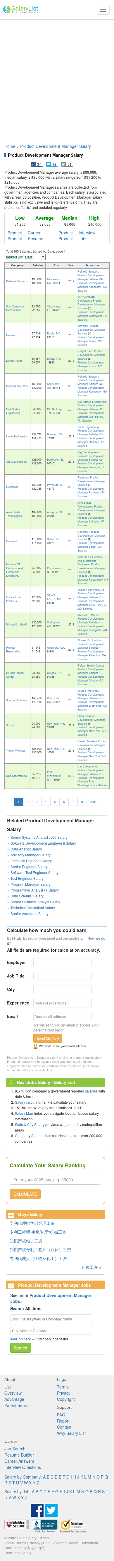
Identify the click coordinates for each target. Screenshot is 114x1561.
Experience (18, 1003)
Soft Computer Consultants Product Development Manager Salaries (91, 302)
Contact (64, 1427)
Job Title (16, 976)
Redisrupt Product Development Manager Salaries (91, 481)
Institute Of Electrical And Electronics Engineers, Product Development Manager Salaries (91, 564)
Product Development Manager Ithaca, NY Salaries (90, 366)
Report (63, 1421)
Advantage (14, 1399)
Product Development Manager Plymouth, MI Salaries (91, 492)
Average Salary (65, 1542)
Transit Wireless (16, 750)
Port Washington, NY (54, 776)
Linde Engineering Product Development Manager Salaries (90, 431)
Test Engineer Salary (27, 878)
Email (12, 1016)
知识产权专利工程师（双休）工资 (40, 1249)
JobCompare (20, 1338)
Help (47, 1542)
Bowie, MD (54, 333)
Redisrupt (12, 487)
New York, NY (55, 723)
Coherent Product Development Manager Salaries (91, 535)
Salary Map (24, 1113)
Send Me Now (48, 1038)
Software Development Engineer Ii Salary (43, 842)
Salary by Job (17, 1491)
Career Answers (19, 1461)
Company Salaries (29, 1135)
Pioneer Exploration (13, 649)
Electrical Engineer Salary (31, 860)
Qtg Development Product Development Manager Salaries (90, 456)
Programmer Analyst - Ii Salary (35, 889)
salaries (91, 1090)
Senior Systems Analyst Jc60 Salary (39, 837)
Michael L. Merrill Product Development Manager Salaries (90, 619)
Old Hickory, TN (54, 411)
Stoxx (9, 725)
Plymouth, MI (55, 485)
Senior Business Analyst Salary (35, 901)
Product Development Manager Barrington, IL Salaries (91, 467)
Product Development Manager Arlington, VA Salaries (90, 521)
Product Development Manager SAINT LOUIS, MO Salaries (92, 604)
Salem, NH (54, 539)
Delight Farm (14, 361)
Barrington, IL (55, 459)
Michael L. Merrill (16, 624)
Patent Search (17, 1405)
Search (20, 1348)
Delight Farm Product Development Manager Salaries (91, 355)
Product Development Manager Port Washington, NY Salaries (92, 781)
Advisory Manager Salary (31, 854)
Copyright (66, 1399)
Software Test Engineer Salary (34, 872)
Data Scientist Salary (27, 895)
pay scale (50, 1107)
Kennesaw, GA (54, 281)
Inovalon (11, 335)
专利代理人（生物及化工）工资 (38, 1258)
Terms (63, 1387)
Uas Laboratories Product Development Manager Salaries (90, 770)
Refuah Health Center (15, 675)
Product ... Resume (25, 238)
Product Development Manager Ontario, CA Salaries (90, 680)
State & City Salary (29, 1124)
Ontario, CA (54, 673)
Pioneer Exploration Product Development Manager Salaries (90, 644)
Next (93, 802)
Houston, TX (55, 434)
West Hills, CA (54, 700)
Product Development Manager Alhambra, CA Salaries (91, 655)
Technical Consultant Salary (33, 907)
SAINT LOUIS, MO (54, 597)
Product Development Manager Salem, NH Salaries (90, 546)
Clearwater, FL (54, 308)
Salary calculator (28, 1102)
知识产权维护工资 (26, 1241)
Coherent (11, 541)
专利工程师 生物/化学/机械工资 (38, 1232)
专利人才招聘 (33, 1547)
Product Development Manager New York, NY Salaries (91, 731)
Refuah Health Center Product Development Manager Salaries (90, 669)
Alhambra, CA (55, 648)
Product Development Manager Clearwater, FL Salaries (92, 316)
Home (9, 146)
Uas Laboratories (16, 776)
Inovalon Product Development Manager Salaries (91, 329)
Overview (13, 1393)
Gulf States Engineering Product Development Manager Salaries (91, 405)
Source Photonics (16, 700)
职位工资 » (91, 1267)
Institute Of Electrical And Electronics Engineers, (14, 570)
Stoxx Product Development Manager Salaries (91, 719)
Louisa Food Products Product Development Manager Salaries (90, 593)
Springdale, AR (54, 624)
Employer (16, 962)
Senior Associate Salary (30, 913)
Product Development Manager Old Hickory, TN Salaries (90, 416)
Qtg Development (16, 462)
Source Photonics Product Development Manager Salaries (90, 694)
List (7, 1387)
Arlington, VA (55, 512)
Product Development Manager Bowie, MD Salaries (90, 341)
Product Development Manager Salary (55, 146)
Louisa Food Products (13, 599)
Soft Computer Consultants (15, 308)
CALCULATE (25, 1194)
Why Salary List (71, 1433)
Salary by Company (22, 1477)
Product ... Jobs (72, 238)
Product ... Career (24, 233)
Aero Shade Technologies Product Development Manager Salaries (91, 508)
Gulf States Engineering (13, 411)
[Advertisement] (57, 78)
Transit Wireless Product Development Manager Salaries (92, 745)
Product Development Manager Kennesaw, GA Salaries (92, 286)
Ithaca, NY (53, 359)
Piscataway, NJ (54, 570)
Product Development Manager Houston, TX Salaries (90, 442)
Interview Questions (22, 1467)
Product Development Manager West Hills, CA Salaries (92, 705)
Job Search (14, 1449)
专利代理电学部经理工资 (32, 1223)
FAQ (61, 1415)
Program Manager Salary (31, 884)
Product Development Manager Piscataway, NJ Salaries (92, 579)
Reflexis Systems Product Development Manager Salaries (90, 275)
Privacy (63, 1393)
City (11, 989)
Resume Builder (19, 1455)
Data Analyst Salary (26, 848)
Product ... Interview (76, 233)
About (9, 1542)
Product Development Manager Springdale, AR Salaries (92, 630)
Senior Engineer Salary (29, 866)
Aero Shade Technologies (14, 514)
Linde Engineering (16, 436)
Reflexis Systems (17, 281)
